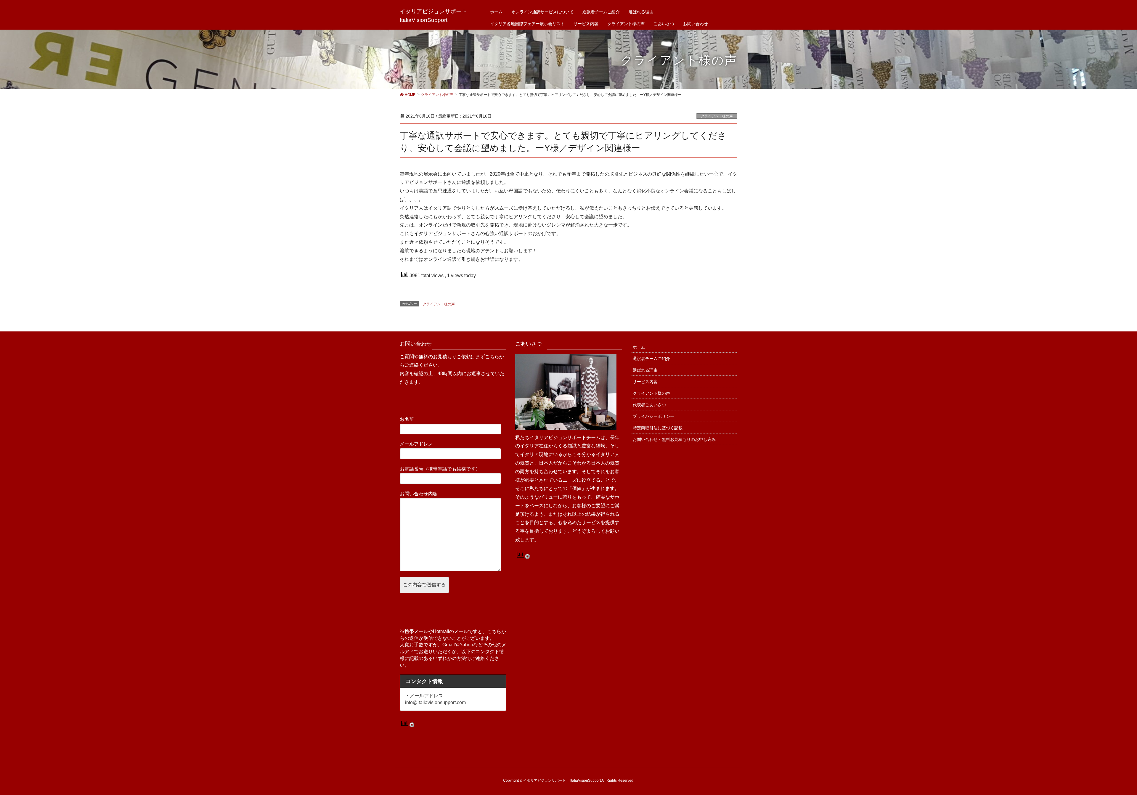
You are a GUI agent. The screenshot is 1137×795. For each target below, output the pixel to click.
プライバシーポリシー (653, 416)
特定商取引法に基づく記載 (657, 427)
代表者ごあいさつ (649, 404)
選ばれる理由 (645, 370)
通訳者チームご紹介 (651, 358)
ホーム (639, 347)
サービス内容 (645, 381)
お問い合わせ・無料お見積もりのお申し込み (674, 439)
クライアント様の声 (717, 116)
